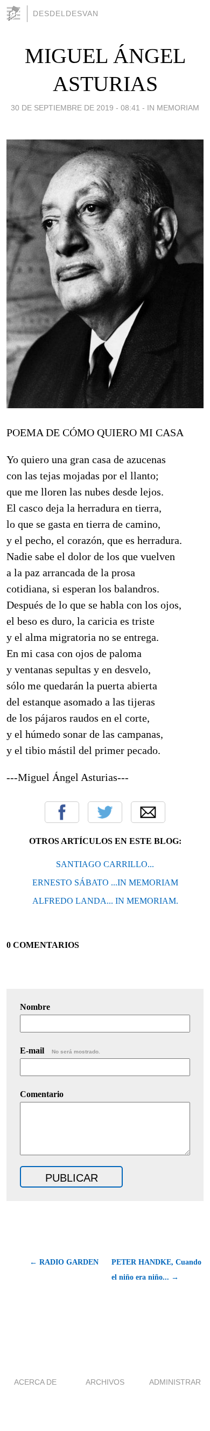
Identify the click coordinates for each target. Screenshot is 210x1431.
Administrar (175, 1382)
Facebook (62, 812)
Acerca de (35, 1382)
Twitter (105, 812)
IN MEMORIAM (173, 107)
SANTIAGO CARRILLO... (105, 864)
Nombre (35, 1006)
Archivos (105, 1382)
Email (148, 812)
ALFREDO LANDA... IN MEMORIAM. (105, 900)
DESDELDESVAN (66, 13)
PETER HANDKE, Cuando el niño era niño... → (156, 1269)
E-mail (60, 1050)
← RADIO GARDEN (64, 1262)
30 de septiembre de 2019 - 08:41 (75, 107)
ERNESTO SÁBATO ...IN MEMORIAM (105, 882)
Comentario (42, 1094)
